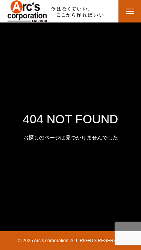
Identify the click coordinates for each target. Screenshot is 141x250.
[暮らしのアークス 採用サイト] (55, 11)
